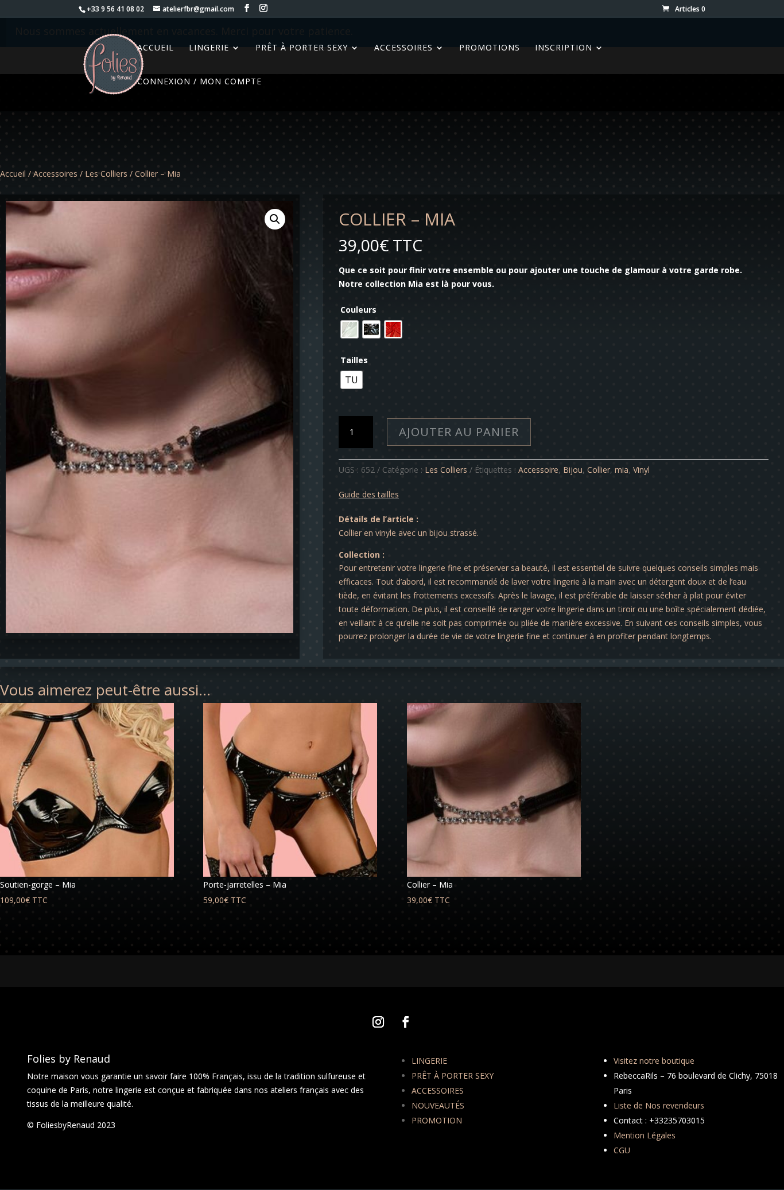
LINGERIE (429, 1060)
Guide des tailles (369, 494)
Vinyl (641, 469)
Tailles (354, 360)
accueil (155, 48)
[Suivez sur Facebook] (405, 1021)
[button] (275, 219)
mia (621, 469)
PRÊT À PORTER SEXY (453, 1075)
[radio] (349, 329)
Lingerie (209, 48)
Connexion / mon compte (199, 82)
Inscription (563, 48)
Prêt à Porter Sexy (301, 48)
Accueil (13, 173)
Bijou (573, 469)
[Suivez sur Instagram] (378, 1021)
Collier (598, 469)
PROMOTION (437, 1120)
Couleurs (358, 309)
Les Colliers (106, 173)
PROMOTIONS (489, 48)
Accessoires (403, 48)
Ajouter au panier (459, 432)
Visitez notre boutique (654, 1060)
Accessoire (538, 469)
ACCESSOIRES (438, 1090)
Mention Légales (645, 1135)
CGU (622, 1150)
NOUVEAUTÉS (438, 1105)
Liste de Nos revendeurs (659, 1105)
